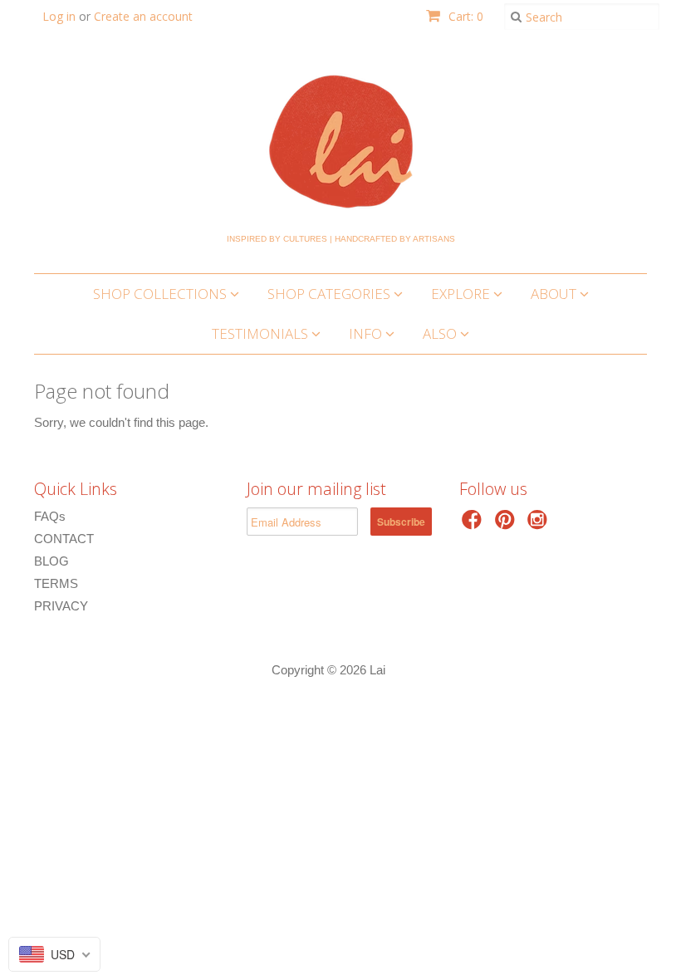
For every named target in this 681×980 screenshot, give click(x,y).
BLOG (51, 561)
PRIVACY (61, 606)
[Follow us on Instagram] (539, 524)
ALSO (441, 333)
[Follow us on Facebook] (474, 524)
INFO (367, 333)
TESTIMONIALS (261, 333)
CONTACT (64, 539)
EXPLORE (462, 293)
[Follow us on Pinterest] (507, 524)
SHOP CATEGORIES (330, 293)
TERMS (56, 583)
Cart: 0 (464, 16)
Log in (59, 16)
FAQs (50, 516)
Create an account (143, 16)
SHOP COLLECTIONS (161, 293)
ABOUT (555, 293)
